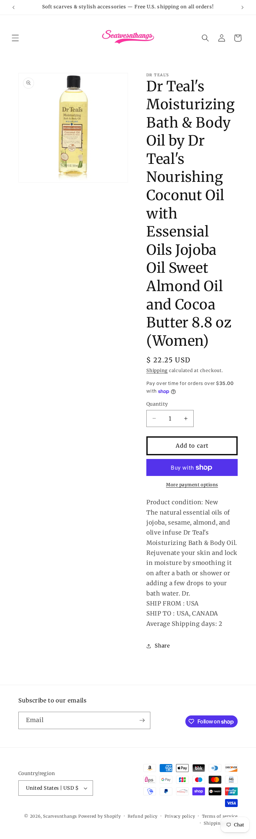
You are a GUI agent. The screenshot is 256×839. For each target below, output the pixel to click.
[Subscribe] (142, 720)
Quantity (157, 404)
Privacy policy (180, 816)
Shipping (157, 370)
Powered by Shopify (99, 816)
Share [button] (162, 645)
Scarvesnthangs (60, 816)
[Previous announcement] (13, 7)
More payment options (192, 485)
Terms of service (220, 816)
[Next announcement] (242, 7)
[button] (15, 38)
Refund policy (143, 816)
